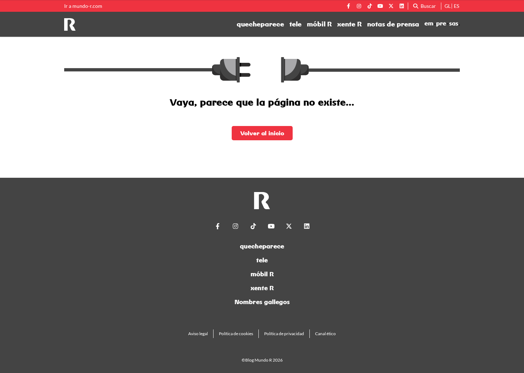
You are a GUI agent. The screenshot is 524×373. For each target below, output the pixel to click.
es (456, 6)
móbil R (319, 24)
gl (448, 6)
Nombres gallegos (262, 302)
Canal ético (325, 333)
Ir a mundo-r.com (83, 6)
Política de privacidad (284, 333)
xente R (349, 24)
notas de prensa (393, 24)
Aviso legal (198, 333)
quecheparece (260, 24)
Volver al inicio (262, 133)
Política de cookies (236, 333)
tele (295, 24)
